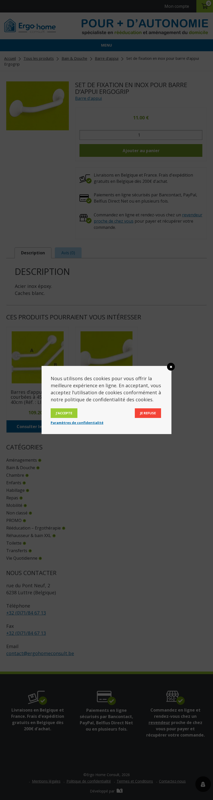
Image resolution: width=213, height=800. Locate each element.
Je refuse (148, 413)
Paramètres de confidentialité (77, 422)
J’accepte (64, 413)
